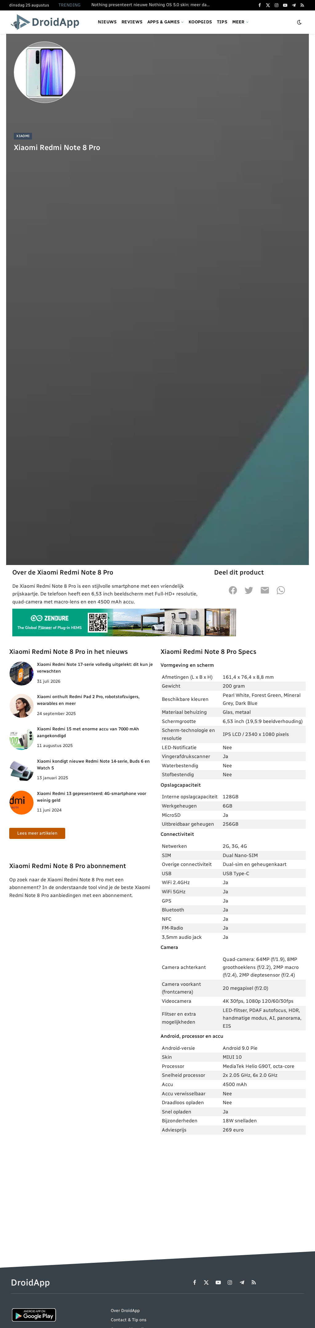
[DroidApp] (47, 22)
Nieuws (107, 22)
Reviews (132, 22)
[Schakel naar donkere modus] (299, 22)
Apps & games (163, 22)
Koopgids (200, 22)
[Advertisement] (233, 1184)
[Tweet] (249, 593)
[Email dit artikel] (265, 593)
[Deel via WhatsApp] (281, 593)
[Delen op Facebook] (233, 593)
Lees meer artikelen (37, 833)
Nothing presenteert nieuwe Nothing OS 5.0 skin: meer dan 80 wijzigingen (152, 4)
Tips (222, 22)
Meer (238, 22)
